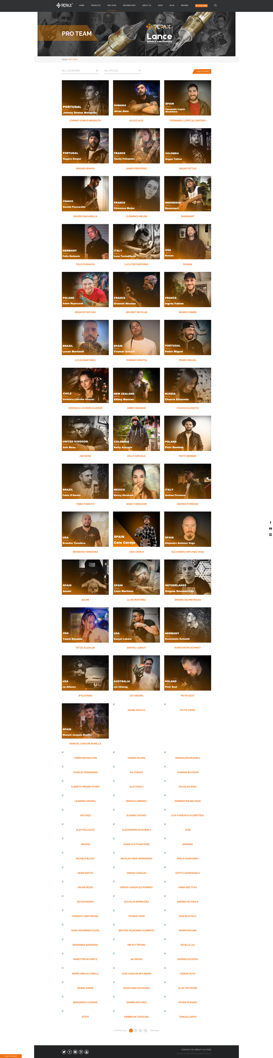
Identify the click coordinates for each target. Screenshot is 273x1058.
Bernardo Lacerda (85, 1002)
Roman (187, 264)
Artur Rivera (85, 901)
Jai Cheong (136, 695)
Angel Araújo (136, 710)
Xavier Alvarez (187, 1002)
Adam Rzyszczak (85, 312)
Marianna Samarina (85, 944)
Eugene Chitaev (136, 815)
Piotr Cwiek (187, 710)
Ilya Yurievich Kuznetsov (187, 815)
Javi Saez (85, 815)
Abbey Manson (136, 408)
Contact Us (187, 1049)
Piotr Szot (188, 695)
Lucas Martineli (85, 360)
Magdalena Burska (187, 758)
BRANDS (184, 5)
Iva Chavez (136, 772)
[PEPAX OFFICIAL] (65, 5)
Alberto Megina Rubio (85, 786)
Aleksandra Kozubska (136, 829)
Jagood (85, 844)
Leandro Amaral (85, 801)
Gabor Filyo (187, 973)
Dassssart (187, 216)
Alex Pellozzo (85, 829)
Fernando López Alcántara (188, 120)
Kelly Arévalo (136, 456)
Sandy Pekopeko (136, 168)
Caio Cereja (136, 551)
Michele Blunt (85, 858)
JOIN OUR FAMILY (203, 71)
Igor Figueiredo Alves (85, 930)
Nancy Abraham (136, 504)
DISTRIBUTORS (129, 5)
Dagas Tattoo (188, 168)
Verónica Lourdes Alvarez (85, 408)
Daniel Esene (85, 988)
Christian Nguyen (85, 758)
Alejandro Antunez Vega (187, 551)
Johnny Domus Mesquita (85, 120)
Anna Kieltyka (187, 887)
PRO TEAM (111, 5)
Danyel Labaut (136, 647)
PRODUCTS (95, 5)
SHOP (160, 5)
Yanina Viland (136, 758)
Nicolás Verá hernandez (136, 858)
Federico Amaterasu (85, 916)
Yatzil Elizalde (85, 647)
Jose (188, 829)
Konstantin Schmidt (187, 647)
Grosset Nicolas (136, 312)
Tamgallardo (188, 1016)
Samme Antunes (136, 1002)
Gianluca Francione (136, 844)
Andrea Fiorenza (188, 504)
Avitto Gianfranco (187, 873)
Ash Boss (85, 456)
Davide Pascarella (85, 216)
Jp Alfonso (85, 695)
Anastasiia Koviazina (136, 988)
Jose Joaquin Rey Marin (136, 973)
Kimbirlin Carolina (136, 1016)
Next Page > (155, 1030)
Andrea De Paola (187, 901)
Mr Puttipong (136, 944)
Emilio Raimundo (187, 858)
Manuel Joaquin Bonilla (85, 743)
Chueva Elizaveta (187, 408)
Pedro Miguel (187, 360)
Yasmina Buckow (187, 772)
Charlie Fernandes (85, 772)
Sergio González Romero (136, 887)
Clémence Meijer (136, 216)
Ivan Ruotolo (188, 916)
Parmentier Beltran (188, 801)
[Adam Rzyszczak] (85, 289)
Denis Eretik (85, 873)
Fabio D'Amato (85, 504)
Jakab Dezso (85, 887)
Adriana (187, 844)
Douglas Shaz (188, 786)
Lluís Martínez (136, 599)
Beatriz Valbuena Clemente (136, 930)
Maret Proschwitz (85, 959)
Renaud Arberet (136, 801)
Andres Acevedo (187, 959)
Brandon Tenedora (85, 551)
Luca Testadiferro (136, 264)
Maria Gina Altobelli (85, 973)
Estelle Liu (188, 944)
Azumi (85, 599)
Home (81, 5)
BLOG (172, 5)
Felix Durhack (85, 264)
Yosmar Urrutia (136, 360)
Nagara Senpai (85, 168)
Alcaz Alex (136, 120)
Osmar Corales (136, 873)
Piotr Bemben (187, 456)
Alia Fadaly (136, 786)
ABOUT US (146, 5)
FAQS (208, 1049)
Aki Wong (136, 959)
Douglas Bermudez (136, 901)
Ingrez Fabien (187, 312)
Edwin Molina (188, 930)
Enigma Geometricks (188, 599)
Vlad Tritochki (187, 988)
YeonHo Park (136, 916)
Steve (85, 1016)
